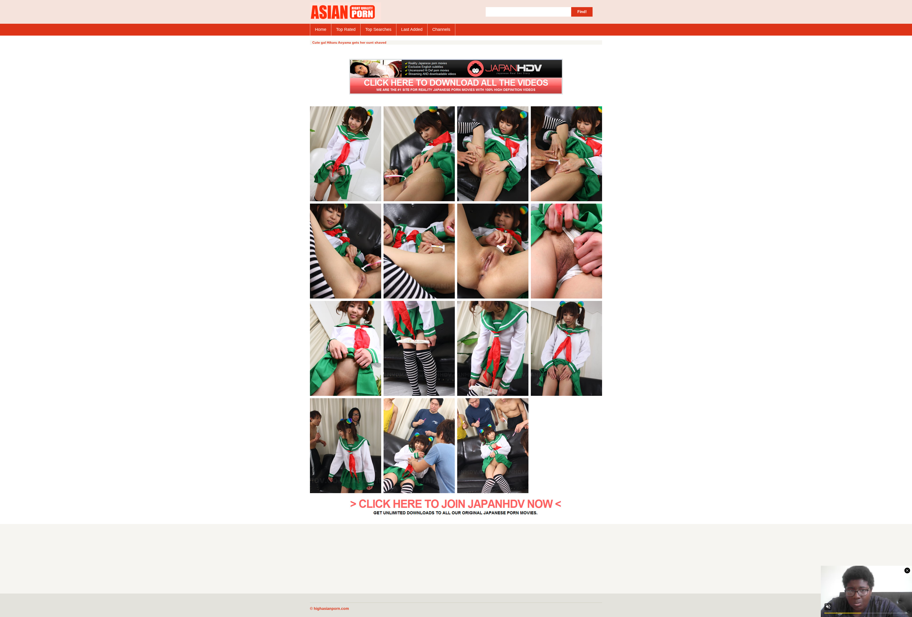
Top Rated (346, 29)
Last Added (412, 29)
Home (320, 29)
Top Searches (378, 29)
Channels (441, 29)
